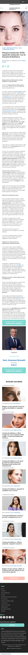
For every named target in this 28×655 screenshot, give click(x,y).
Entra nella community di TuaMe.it (9, 596)
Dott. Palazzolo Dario (16, 539)
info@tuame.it (18, 646)
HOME (3, 48)
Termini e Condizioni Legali (7, 600)
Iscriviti (12, 625)
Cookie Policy (4, 602)
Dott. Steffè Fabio (15, 486)
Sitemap (3, 611)
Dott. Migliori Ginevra (16, 430)
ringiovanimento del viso (9, 111)
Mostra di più (14, 578)
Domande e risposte (14, 4)
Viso (20, 48)
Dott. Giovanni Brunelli (14, 360)
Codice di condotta (5, 604)
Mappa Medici (4, 606)
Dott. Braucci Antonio (16, 458)
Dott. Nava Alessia (15, 403)
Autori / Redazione (5, 592)
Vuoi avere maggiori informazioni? (14, 322)
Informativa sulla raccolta (5, 653)
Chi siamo (3, 590)
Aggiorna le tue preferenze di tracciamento (14, 648)
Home (2, 588)
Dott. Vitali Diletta (15, 512)
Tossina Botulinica (8, 49)
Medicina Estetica (12, 48)
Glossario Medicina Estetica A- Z (14, 9)
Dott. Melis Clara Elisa (16, 565)
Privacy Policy (4, 598)
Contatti (3, 594)
